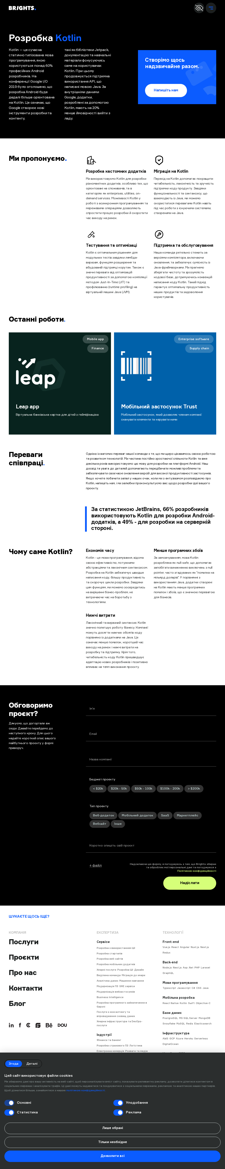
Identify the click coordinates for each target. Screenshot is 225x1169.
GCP (172, 1038)
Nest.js (177, 967)
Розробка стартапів (109, 953)
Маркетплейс (187, 815)
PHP (197, 967)
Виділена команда (109, 975)
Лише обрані (112, 1128)
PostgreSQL (170, 1018)
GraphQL (168, 973)
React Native (171, 1003)
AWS (165, 1038)
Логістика (135, 1045)
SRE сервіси (127, 986)
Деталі (32, 1063)
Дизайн (139, 970)
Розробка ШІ (125, 970)
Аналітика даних (107, 981)
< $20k (98, 788)
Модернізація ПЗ (107, 986)
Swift (191, 1003)
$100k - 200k (170, 788)
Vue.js (166, 947)
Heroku (188, 1038)
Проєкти (24, 957)
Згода (13, 1063)
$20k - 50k (119, 788)
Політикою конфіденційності (196, 871)
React (175, 947)
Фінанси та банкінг (109, 1040)
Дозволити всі (113, 1156)
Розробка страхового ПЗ (112, 1045)
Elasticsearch (203, 1023)
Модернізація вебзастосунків (116, 992)
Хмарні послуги (106, 970)
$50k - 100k (143, 788)
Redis (189, 1023)
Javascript (184, 988)
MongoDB (204, 1018)
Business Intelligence (110, 997)
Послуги (23, 942)
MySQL (180, 1023)
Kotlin (183, 1003)
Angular (185, 947)
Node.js (167, 967)
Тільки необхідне (112, 1142)
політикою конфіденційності (85, 1090)
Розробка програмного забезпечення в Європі (122, 1005)
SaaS (165, 815)
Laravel (205, 967)
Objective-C (203, 1003)
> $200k (194, 788)
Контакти (25, 988)
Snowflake (169, 1023)
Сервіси (103, 942)
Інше (118, 823)
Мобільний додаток (137, 815)
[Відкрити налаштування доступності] (199, 8)
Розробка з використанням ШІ (116, 948)
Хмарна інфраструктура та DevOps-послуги (119, 1023)
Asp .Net (188, 967)
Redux (166, 953)
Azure (179, 1038)
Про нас (23, 972)
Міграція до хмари (133, 975)
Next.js (204, 947)
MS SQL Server (188, 1018)
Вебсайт (99, 823)
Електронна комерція (110, 1051)
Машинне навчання (131, 981)
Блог (17, 1003)
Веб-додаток (103, 815)
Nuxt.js (195, 947)
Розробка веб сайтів (110, 959)
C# (193, 988)
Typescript (169, 988)
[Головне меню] (211, 8)
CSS (198, 988)
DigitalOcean (171, 1044)
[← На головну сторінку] (22, 8)
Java (206, 988)
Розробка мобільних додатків (116, 964)
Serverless (201, 1038)
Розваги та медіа (136, 1051)
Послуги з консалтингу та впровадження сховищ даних (116, 1014)
